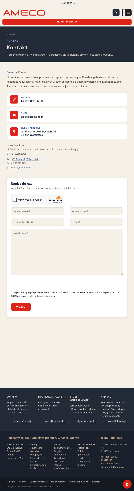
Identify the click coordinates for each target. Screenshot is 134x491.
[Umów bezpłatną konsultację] (127, 484)
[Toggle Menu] (124, 12)
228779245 (32, 159)
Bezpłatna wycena (67, 22)
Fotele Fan (83, 448)
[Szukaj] (116, 12)
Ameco (11, 72)
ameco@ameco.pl (20, 167)
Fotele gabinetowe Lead (83, 454)
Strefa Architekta (39, 481)
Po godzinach (58, 481)
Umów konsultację (79, 481)
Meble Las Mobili (86, 444)
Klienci (22, 481)
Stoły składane (14, 448)
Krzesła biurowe (15, 444)
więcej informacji (22, 421)
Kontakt (96, 481)
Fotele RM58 (13, 451)
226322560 (18, 159)
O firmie (11, 481)
